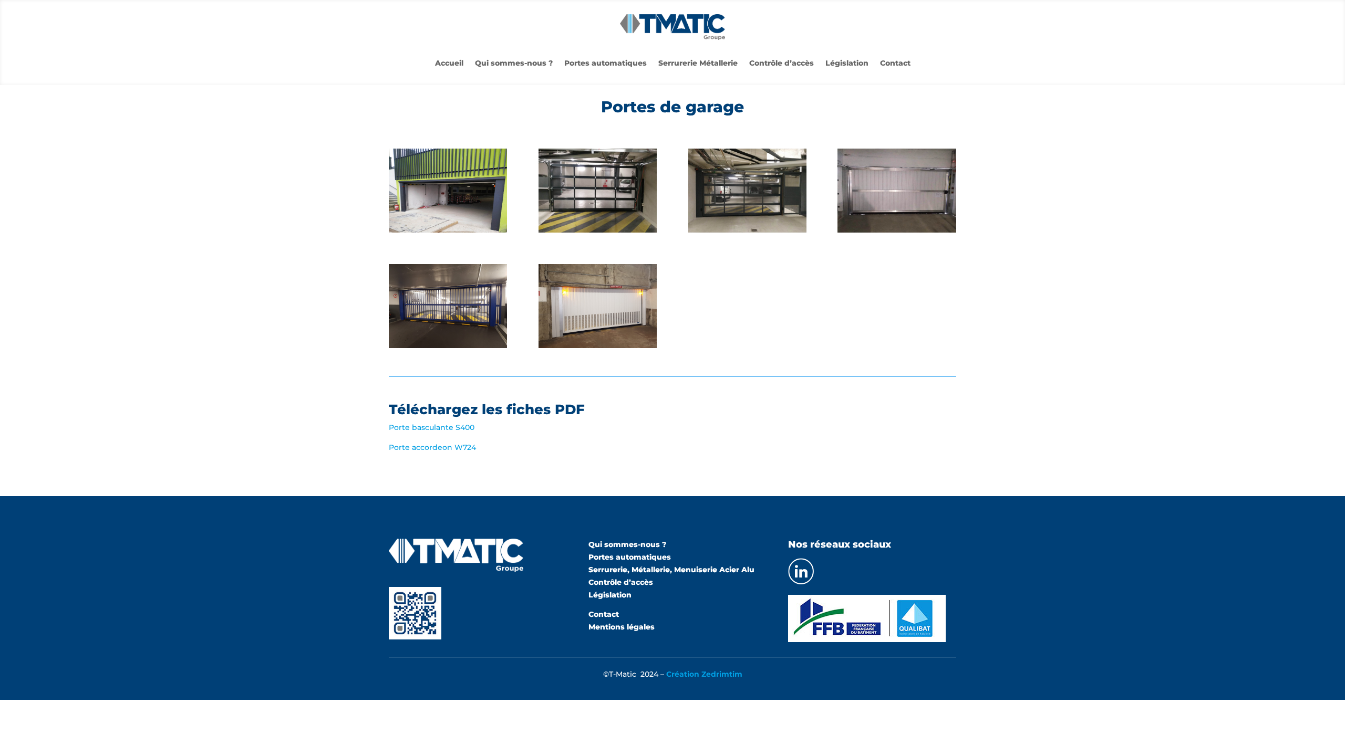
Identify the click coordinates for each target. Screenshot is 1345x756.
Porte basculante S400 (431, 427)
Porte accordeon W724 (432, 447)
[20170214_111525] (448, 345)
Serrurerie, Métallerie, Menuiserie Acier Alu (671, 569)
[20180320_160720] (598, 345)
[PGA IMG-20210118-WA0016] (598, 230)
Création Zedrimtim (704, 674)
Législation (846, 63)
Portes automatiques (605, 63)
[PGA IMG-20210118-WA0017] (747, 230)
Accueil (449, 63)
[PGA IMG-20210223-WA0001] (896, 230)
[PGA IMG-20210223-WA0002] (448, 230)
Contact (895, 63)
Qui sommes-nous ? (514, 63)
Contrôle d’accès (781, 63)
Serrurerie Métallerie (698, 63)
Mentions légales (621, 627)
